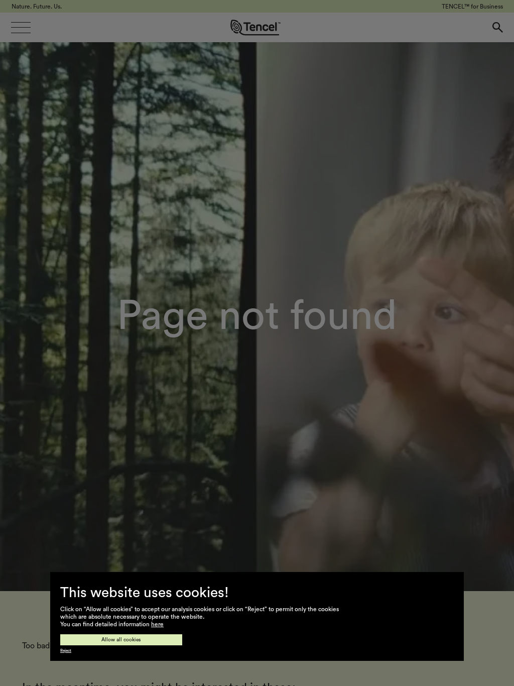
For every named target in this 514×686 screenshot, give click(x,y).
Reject (65, 651)
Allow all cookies (121, 639)
